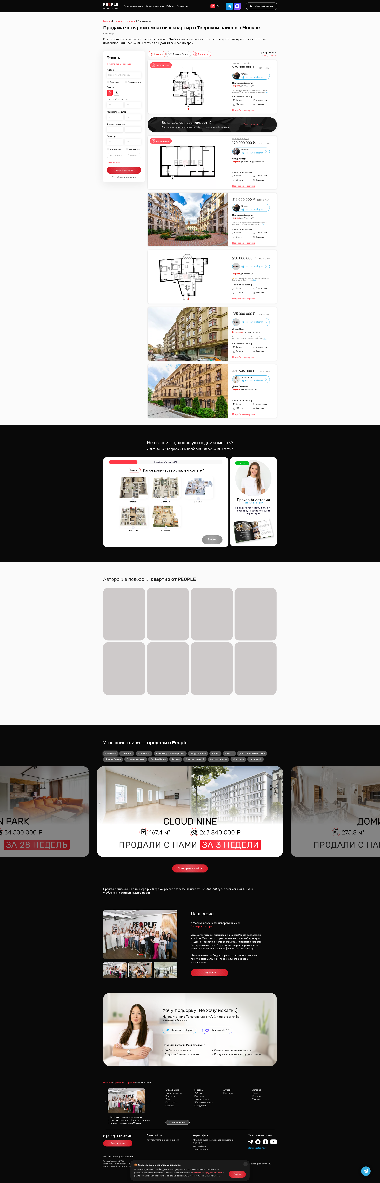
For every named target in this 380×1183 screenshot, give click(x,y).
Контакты (170, 1096)
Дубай (115, 8)
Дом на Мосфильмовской (252, 753)
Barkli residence (158, 759)
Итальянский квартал (242, 83)
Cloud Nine (110, 753)
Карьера (170, 1105)
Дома (255, 1093)
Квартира (114, 82)
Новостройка (115, 156)
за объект (123, 100)
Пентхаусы (182, 6)
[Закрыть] (245, 1164)
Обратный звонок (263, 6)
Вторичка (132, 156)
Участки (256, 1099)
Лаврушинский (198, 753)
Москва (107, 8)
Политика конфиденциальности (118, 1157)
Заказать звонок (118, 1143)
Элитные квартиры (133, 6)
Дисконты (203, 54)
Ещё (266, 92)
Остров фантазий (136, 759)
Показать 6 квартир (124, 170)
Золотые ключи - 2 (195, 759)
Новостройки (201, 1099)
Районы (170, 6)
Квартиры (199, 1096)
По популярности (268, 56)
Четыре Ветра (239, 159)
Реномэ (215, 753)
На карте (158, 54)
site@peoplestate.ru (257, 1148)
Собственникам (174, 1093)
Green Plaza (238, 330)
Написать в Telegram (253, 503)
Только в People (180, 54)
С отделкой (116, 149)
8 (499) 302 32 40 (117, 1136)
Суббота (229, 753)
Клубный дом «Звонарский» (170, 753)
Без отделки (135, 149)
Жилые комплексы (155, 6)
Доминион (127, 753)
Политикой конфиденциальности (207, 1173)
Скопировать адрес (202, 926)
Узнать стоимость (253, 124)
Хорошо (237, 1174)
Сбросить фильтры (126, 177)
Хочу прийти (209, 973)
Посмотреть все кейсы (190, 868)
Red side (176, 759)
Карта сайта (171, 1102)
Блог (168, 1099)
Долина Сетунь (113, 759)
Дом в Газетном (240, 387)
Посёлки (256, 1096)
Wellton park (255, 759)
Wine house (238, 759)
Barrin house (144, 753)
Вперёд (212, 539)
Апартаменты (134, 82)
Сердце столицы (218, 759)
